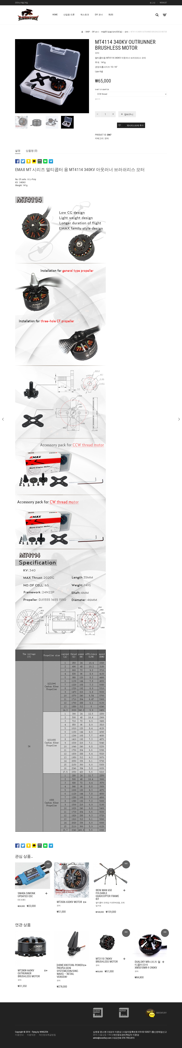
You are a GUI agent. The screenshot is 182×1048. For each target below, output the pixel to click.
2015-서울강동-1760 (102, 1035)
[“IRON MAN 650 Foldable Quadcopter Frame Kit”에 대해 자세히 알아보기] (125, 890)
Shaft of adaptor (102, 89)
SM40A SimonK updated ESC (26, 895)
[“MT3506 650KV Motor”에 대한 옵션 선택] (85, 902)
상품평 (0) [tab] (31, 150)
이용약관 (31, 1035)
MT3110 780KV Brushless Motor (107, 960)
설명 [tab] (17, 150)
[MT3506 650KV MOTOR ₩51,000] (179, 419)
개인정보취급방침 (47, 1035)
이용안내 (19, 1035)
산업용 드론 (69, 14)
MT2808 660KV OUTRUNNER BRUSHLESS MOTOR (29, 973)
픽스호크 (84, 14)
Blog (111, 14)
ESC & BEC (22, 900)
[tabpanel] (21, 122)
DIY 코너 (99, 14)
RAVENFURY (161, 1013)
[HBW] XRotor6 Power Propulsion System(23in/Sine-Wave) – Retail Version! (70, 970)
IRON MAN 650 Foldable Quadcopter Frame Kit (107, 895)
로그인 (152, 3)
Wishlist (163, 3)
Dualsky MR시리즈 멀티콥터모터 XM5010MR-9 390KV (147, 964)
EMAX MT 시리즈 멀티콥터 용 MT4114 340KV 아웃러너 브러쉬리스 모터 (80, 169)
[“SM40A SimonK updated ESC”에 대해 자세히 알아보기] (47, 893)
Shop (88, 32)
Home (55, 14)
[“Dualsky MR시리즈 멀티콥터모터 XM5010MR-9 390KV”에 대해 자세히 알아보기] (164, 962)
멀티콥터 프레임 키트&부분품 (108, 903)
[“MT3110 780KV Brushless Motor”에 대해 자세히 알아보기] (125, 959)
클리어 (97, 99)
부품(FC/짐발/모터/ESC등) (111, 32)
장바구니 (128, 114)
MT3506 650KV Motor (69, 902)
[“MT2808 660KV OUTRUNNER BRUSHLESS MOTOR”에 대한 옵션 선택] (46, 970)
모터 (126, 32)
